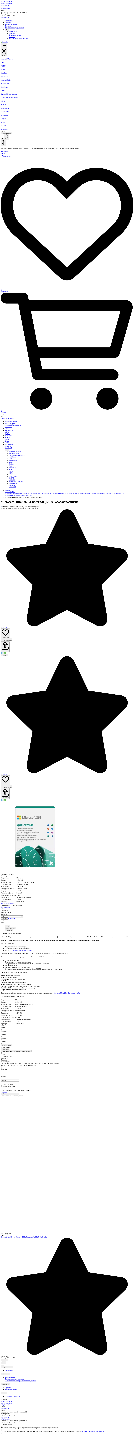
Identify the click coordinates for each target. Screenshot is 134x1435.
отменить (4, 1092)
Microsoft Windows (7, 59)
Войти (3, 153)
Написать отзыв (6, 1045)
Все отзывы (5, 1049)
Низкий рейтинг (26, 1051)
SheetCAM (4, 76)
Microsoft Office (6, 80)
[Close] (1, 1067)
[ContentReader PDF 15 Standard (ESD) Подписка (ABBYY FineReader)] (67, 1166)
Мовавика (4, 129)
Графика (3, 118)
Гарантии (8, 22)
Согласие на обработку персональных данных (20, 1381)
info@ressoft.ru (5, 5)
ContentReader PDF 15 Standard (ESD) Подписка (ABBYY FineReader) (24, 1237)
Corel (2, 62)
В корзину (4, 655)
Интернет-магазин (7, 1367)
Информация (5, 1374)
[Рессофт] (4, 42)
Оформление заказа (7, 418)
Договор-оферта (10, 1377)
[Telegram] (2, 653)
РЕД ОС (3, 66)
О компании (9, 21)
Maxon (3, 122)
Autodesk (4, 73)
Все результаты (6, 133)
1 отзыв (4, 627)
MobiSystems (5, 108)
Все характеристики (7, 903)
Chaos (3, 90)
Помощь (4, 1393)
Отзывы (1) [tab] (8, 930)
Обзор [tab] (7, 926)
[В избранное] (1, 1363)
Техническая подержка (12, 1396)
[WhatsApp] (5, 653)
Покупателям (5, 1384)
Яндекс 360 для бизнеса (9, 94)
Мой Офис (4, 115)
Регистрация (5, 151)
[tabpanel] (67, 965)
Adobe (3, 101)
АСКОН (3, 104)
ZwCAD (3, 125)
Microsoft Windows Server (9, 97)
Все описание (5, 907)
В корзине (11, 918)
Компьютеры (5, 111)
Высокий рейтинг (15, 1051)
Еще (6, 29)
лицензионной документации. (22, 950)
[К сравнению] (4, 1362)
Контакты (8, 26)
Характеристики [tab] (10, 928)
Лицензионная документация (14, 28)
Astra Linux (4, 87)
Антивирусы (5, 83)
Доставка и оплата (11, 24)
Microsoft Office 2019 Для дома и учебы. (67, 993)
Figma (3, 69)
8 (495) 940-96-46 (6, 1)
